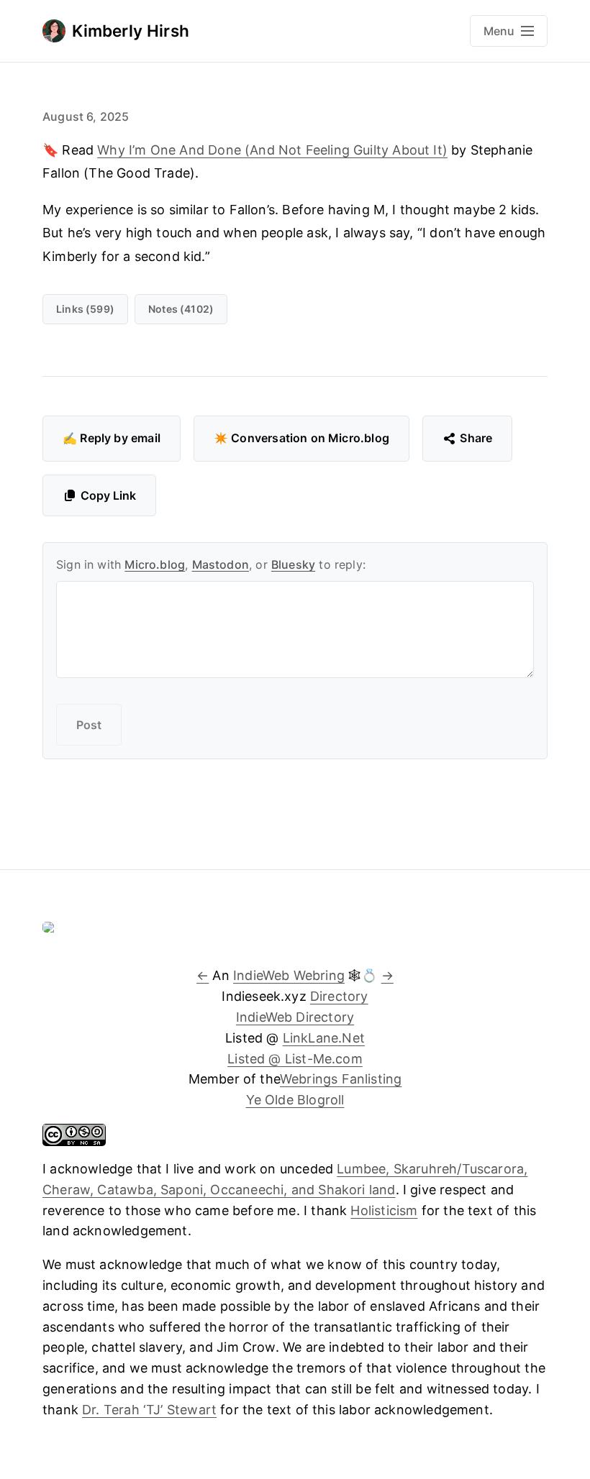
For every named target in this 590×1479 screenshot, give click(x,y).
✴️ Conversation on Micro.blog (301, 438)
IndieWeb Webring (289, 975)
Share (476, 438)
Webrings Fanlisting (340, 1078)
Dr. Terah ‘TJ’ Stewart (149, 1409)
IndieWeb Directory (295, 1017)
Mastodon (220, 564)
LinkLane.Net (324, 1037)
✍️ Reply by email (111, 438)
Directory (339, 996)
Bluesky (293, 564)
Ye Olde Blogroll (295, 1099)
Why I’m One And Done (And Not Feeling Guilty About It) (272, 149)
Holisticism (383, 1210)
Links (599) (85, 309)
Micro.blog (154, 564)
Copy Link (108, 495)
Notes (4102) (181, 309)
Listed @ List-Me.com (295, 1058)
